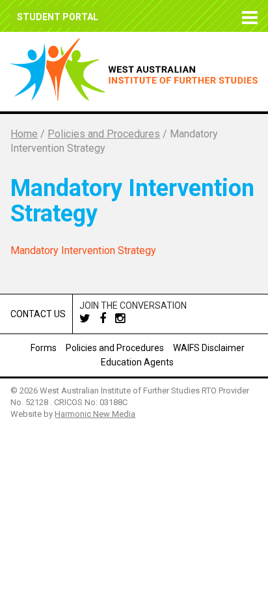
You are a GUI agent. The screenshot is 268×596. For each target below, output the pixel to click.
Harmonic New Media (95, 414)
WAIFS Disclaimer (209, 348)
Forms (44, 348)
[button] (247, 16)
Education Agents (137, 362)
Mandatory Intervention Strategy (83, 250)
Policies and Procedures (115, 348)
